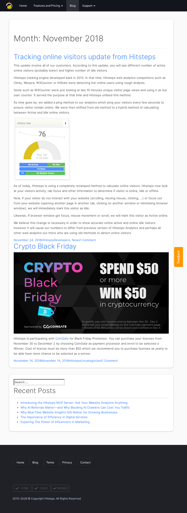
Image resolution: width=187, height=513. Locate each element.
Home (23, 5)
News (76, 240)
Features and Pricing (47, 5)
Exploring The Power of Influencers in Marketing (55, 422)
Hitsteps (48, 240)
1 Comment (88, 240)
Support (87, 5)
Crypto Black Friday (45, 246)
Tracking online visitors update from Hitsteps (85, 57)
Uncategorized (91, 360)
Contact (85, 462)
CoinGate (62, 338)
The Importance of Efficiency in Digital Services (54, 417)
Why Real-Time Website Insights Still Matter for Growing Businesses (69, 412)
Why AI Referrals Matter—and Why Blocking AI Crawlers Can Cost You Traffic (75, 407)
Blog (72, 5)
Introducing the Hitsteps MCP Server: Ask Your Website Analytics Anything (74, 402)
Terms (50, 462)
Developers (62, 240)
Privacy (67, 462)
